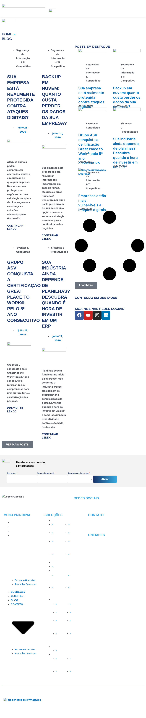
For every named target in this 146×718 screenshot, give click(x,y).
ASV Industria (57, 577)
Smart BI (59, 566)
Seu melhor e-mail (45, 473)
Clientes (17, 527)
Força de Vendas (58, 589)
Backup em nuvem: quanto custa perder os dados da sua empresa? (54, 100)
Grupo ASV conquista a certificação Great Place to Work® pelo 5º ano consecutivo (90, 149)
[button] (17, 444)
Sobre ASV (18, 522)
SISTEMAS (58, 570)
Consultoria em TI (76, 639)
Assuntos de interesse (78, 473)
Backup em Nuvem (59, 543)
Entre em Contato (25, 580)
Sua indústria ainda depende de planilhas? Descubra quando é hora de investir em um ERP (126, 153)
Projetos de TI (75, 614)
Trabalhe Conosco (25, 584)
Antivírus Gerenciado (74, 526)
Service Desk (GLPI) (59, 556)
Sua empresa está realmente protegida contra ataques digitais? (91, 97)
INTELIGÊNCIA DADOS (65, 562)
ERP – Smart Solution (72, 579)
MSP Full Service (58, 526)
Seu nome (11, 473)
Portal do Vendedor (74, 589)
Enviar (105, 479)
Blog (14, 531)
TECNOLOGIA (60, 520)
